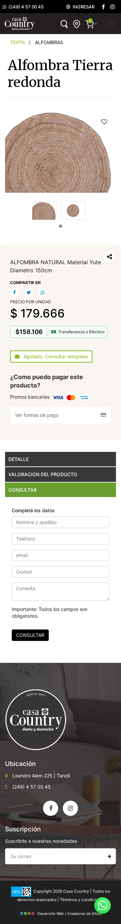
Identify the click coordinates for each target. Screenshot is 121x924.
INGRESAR (82, 6)
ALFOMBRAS (49, 42)
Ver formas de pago (38, 415)
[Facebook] (103, 7)
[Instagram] (70, 808)
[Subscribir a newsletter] (109, 856)
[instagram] (112, 7)
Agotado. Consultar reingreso (53, 356)
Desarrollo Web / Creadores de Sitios (69, 913)
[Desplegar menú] (110, 23)
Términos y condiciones (82, 899)
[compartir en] (109, 256)
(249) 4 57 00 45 (25, 6)
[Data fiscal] (21, 891)
